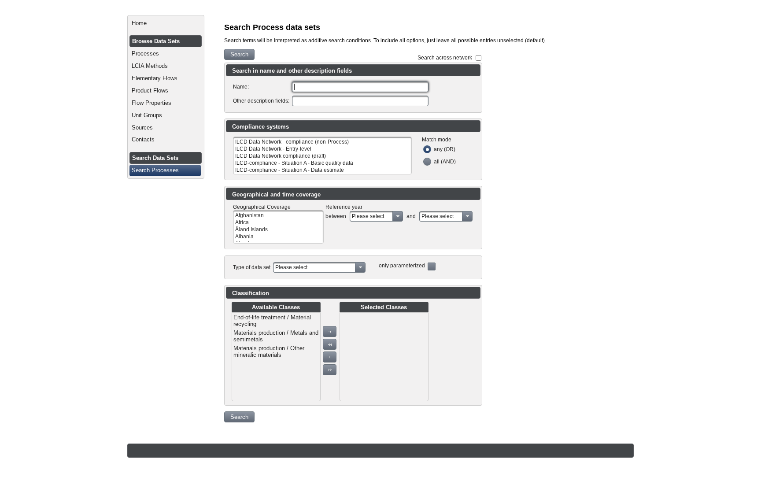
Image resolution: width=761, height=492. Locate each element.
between (335, 216)
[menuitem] (165, 23)
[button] (239, 54)
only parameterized (402, 266)
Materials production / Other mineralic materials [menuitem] (268, 351)
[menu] (276, 356)
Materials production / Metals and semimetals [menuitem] (275, 336)
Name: (241, 87)
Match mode (436, 140)
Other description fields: (261, 101)
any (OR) (444, 149)
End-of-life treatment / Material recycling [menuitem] (272, 320)
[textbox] (360, 86)
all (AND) (445, 162)
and (411, 216)
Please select (368, 216)
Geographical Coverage (262, 207)
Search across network (444, 58)
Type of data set (251, 267)
